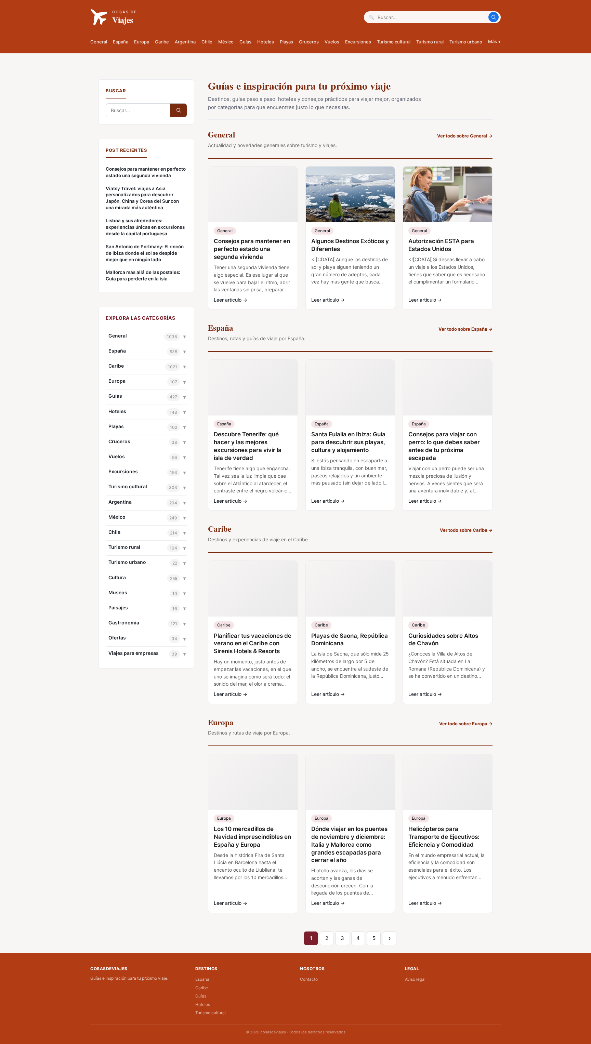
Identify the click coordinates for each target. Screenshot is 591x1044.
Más (494, 41)
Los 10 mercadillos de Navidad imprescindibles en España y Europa (252, 836)
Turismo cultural (393, 41)
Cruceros (309, 41)
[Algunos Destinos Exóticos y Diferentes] (350, 194)
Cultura (117, 577)
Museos (117, 592)
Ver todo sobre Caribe (466, 530)
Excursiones (358, 41)
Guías (245, 41)
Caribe (162, 41)
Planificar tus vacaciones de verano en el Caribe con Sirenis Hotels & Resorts (252, 643)
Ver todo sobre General (464, 135)
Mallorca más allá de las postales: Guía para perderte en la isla (143, 275)
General (98, 41)
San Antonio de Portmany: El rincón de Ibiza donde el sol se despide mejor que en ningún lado (145, 253)
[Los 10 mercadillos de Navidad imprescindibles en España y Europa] (253, 782)
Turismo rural (430, 41)
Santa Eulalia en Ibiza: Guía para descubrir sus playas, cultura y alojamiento (348, 442)
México (226, 41)
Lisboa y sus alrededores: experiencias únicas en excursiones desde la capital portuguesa (145, 227)
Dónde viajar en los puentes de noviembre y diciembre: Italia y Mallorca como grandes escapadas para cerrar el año (349, 844)
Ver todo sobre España (465, 329)
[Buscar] (493, 17)
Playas (286, 41)
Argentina (185, 41)
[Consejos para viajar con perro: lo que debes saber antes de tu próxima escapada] (447, 387)
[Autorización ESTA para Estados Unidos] (447, 194)
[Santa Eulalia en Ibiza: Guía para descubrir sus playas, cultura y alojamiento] (350, 387)
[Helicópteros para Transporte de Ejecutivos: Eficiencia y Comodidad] (447, 782)
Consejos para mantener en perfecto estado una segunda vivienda (146, 172)
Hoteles (265, 41)
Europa (141, 41)
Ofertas (117, 637)
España (120, 41)
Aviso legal (415, 979)
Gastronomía (123, 622)
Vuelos (332, 41)
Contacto (309, 979)
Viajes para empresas (133, 653)
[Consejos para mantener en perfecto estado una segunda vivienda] (253, 194)
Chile (206, 41)
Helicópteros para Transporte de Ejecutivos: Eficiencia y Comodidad (444, 836)
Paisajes (118, 607)
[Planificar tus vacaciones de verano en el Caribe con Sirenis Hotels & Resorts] (253, 589)
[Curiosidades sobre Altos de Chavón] (447, 589)
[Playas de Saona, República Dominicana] (350, 589)
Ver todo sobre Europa (465, 723)
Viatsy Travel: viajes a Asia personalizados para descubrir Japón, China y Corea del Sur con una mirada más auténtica (142, 198)
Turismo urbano (465, 41)
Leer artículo (230, 300)
